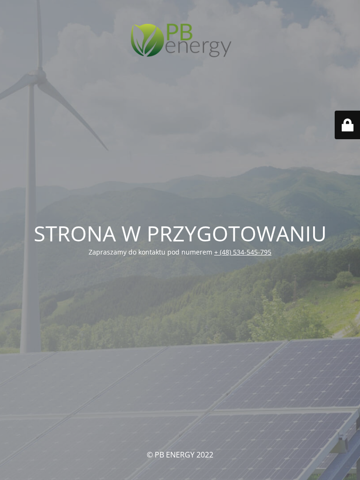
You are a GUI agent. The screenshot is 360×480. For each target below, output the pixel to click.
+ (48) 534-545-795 (242, 252)
